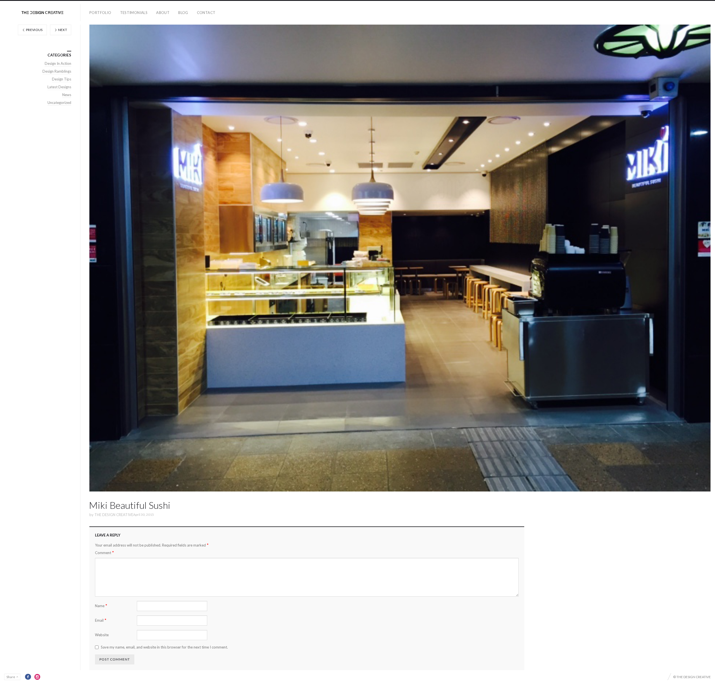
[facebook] (28, 677)
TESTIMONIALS (134, 12)
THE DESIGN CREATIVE (113, 514)
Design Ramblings (56, 71)
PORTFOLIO (100, 12)
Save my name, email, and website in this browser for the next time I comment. (164, 647)
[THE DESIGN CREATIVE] (42, 13)
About (163, 12)
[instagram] (37, 677)
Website (102, 635)
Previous (34, 30)
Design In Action (58, 63)
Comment (104, 552)
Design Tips (61, 79)
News (66, 94)
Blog (183, 12)
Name (101, 605)
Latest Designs (59, 87)
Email (100, 620)
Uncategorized (59, 102)
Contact (206, 12)
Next (62, 30)
